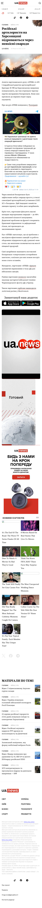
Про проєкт (6, 885)
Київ (4, 804)
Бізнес (5, 809)
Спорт (5, 814)
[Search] (39, 3)
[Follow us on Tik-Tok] (15, 18)
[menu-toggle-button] (2, 3)
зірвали (32, 265)
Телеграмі (33, 105)
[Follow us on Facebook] (21, 18)
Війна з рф (15, 25)
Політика (25, 804)
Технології (26, 809)
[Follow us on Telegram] (27, 18)
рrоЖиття (26, 814)
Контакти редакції (8, 900)
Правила (5, 890)
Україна (25, 799)
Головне (5, 25)
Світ (4, 799)
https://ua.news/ (29, 822)
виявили (22, 277)
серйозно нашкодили (26, 288)
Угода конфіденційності (10, 895)
